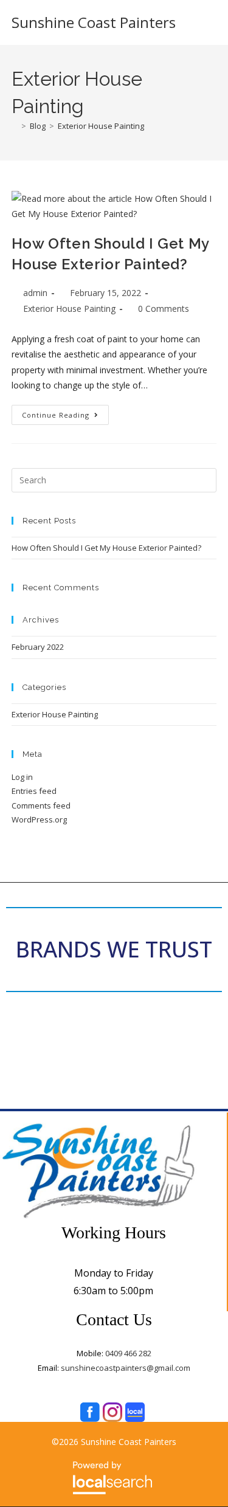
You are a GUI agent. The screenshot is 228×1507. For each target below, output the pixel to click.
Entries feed (34, 790)
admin (35, 292)
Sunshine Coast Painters (94, 22)
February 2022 (38, 646)
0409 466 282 (127, 1353)
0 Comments (163, 308)
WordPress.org (39, 819)
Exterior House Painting (101, 125)
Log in (22, 776)
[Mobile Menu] (210, 22)
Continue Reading (65, 412)
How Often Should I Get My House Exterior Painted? (106, 547)
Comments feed (41, 805)
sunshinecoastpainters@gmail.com (125, 1367)
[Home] (15, 125)
